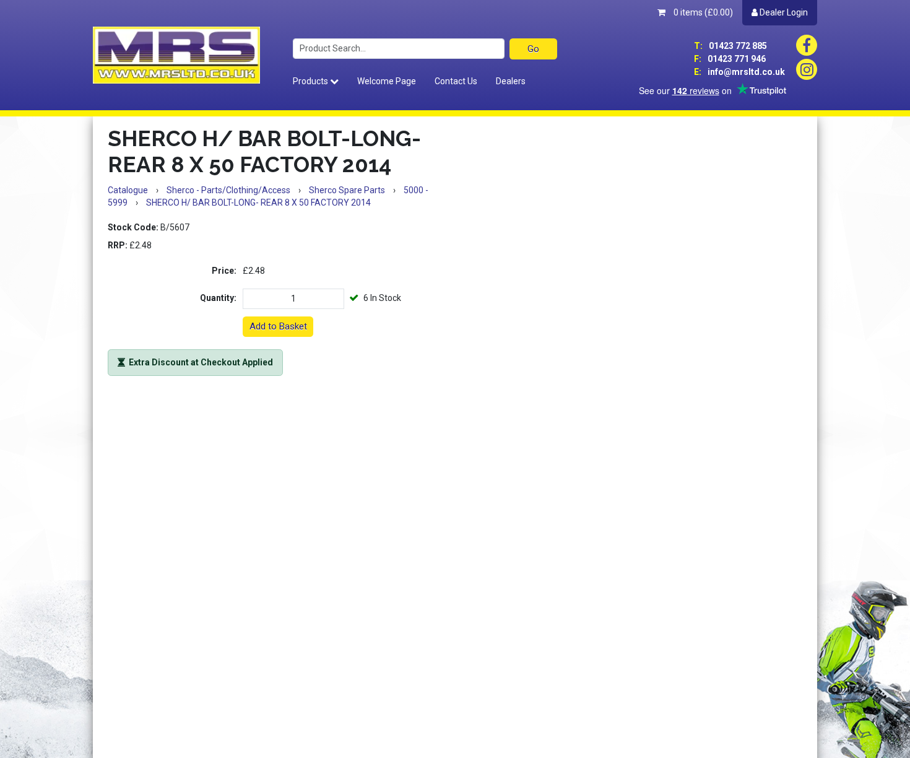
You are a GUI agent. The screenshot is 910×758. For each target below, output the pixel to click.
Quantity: (218, 298)
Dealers (511, 81)
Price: (224, 271)
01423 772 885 (730, 46)
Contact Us (456, 81)
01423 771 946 (730, 59)
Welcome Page (386, 81)
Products (311, 81)
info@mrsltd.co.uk (739, 72)
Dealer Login (783, 12)
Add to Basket (278, 326)
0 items (702, 12)
